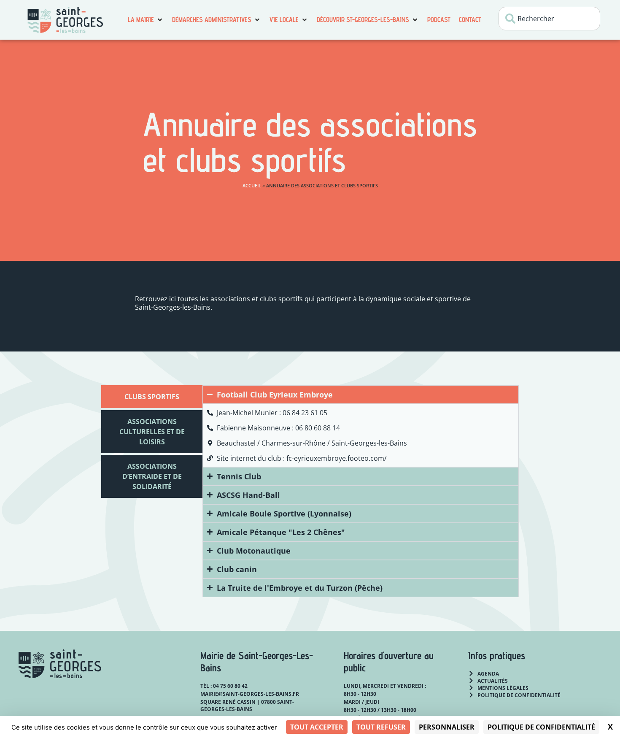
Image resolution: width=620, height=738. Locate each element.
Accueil (252, 185)
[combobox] (549, 18)
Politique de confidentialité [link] (541, 727)
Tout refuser (381, 727)
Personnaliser (446, 727)
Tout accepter (316, 727)
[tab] (151, 396)
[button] (146, 20)
